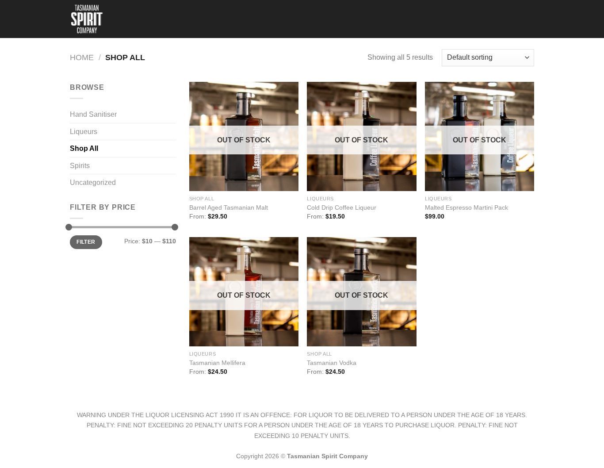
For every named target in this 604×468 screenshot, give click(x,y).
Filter (85, 242)
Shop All (84, 148)
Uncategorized (93, 182)
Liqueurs (83, 131)
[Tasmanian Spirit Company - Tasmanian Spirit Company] (89, 19)
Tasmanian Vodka (331, 362)
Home (82, 57)
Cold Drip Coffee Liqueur (341, 207)
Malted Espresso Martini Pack (466, 207)
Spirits (80, 165)
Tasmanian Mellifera (217, 362)
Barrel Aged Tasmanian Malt (228, 207)
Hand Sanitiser (93, 114)
